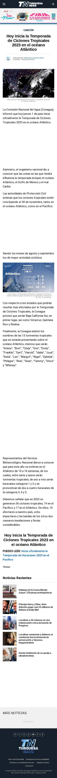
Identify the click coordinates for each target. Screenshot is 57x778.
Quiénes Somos (43, 763)
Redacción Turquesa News (34, 58)
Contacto (29, 766)
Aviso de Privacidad (16, 759)
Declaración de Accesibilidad (37, 759)
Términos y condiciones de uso (21, 763)
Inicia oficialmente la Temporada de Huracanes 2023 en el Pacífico (26, 555)
